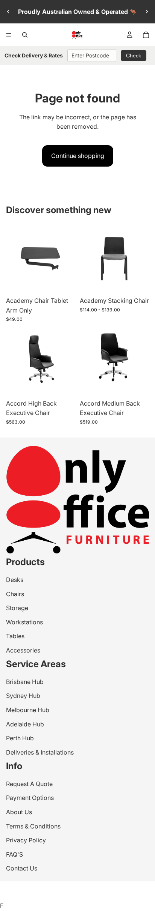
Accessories (23, 650)
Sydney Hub (23, 695)
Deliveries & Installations (40, 752)
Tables (15, 636)
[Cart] (146, 35)
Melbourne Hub (27, 710)
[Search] (25, 35)
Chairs (15, 593)
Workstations (24, 622)
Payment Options (30, 797)
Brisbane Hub (25, 682)
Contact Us (21, 868)
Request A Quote (29, 784)
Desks (14, 579)
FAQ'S (14, 854)
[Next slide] (146, 11)
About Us (19, 812)
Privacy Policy (26, 840)
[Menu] (8, 35)
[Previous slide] (8, 11)
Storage (17, 608)
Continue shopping (77, 155)
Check (133, 56)
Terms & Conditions (33, 826)
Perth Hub (20, 738)
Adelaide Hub (25, 724)
